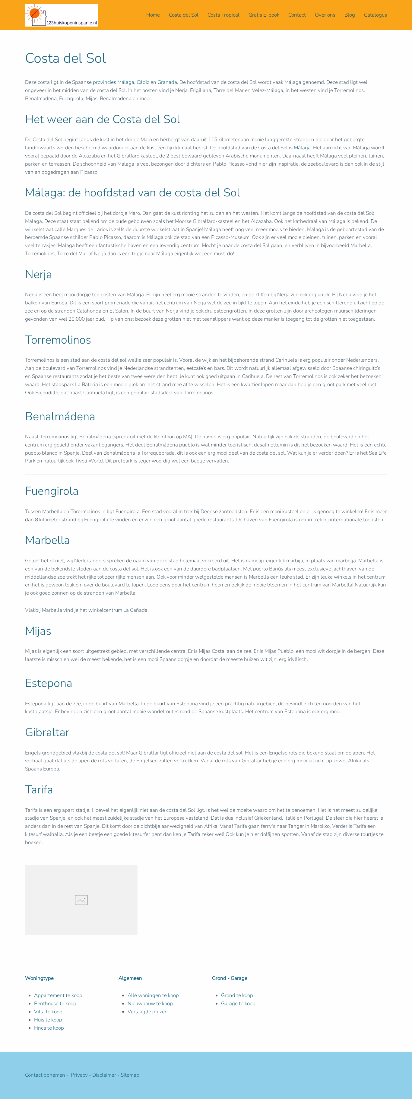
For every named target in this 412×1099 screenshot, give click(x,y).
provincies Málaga (113, 82)
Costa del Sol (183, 14)
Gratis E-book (264, 14)
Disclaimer (104, 1075)
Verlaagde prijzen (148, 1011)
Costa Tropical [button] (223, 14)
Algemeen (130, 978)
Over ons (325, 14)
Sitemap (130, 1075)
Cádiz (143, 82)
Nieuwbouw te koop (150, 1003)
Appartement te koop (58, 995)
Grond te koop (237, 995)
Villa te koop (48, 1011)
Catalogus (375, 14)
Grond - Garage (229, 978)
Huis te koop (48, 1019)
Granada (167, 82)
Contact (297, 14)
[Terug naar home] (61, 15)
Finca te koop (49, 1027)
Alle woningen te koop (153, 995)
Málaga (302, 147)
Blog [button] (349, 14)
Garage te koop (238, 1003)
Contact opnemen (45, 1075)
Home (153, 14)
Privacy (80, 1075)
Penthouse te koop (55, 1003)
